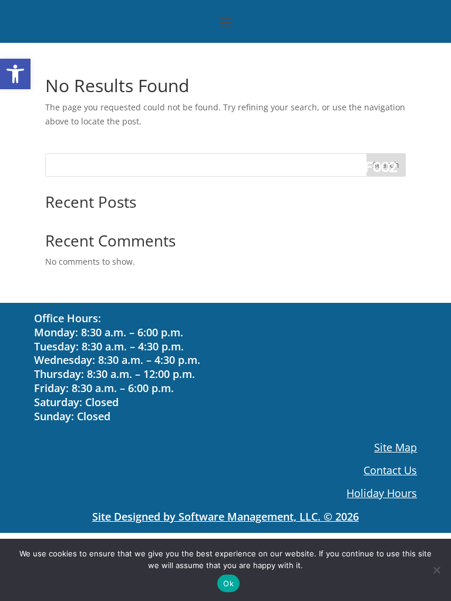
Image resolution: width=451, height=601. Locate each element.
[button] (15, 74)
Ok (228, 583)
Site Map (395, 447)
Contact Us (390, 470)
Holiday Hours (381, 493)
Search (385, 164)
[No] (436, 570)
